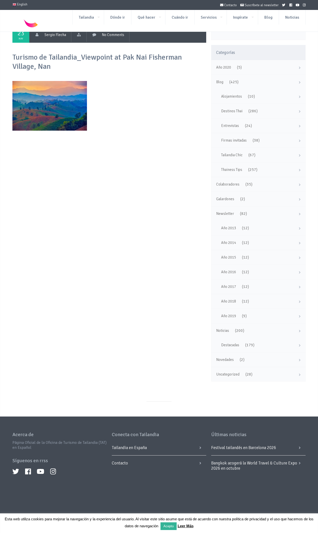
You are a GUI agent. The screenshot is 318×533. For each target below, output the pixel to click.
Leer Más (186, 526)
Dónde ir (117, 17)
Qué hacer (146, 17)
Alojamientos (231, 96)
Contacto (230, 5)
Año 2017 (228, 286)
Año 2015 (228, 257)
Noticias (292, 17)
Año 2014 (228, 242)
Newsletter (225, 213)
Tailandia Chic (231, 155)
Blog (268, 17)
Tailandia (86, 17)
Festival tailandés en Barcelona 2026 (243, 447)
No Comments (113, 35)
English (21, 4)
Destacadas (230, 345)
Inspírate (240, 17)
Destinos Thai (231, 111)
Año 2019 (228, 316)
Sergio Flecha (55, 35)
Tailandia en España (129, 447)
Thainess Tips (231, 169)
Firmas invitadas (234, 140)
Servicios (209, 17)
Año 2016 (228, 272)
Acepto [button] (168, 526)
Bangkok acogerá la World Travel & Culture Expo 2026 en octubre (254, 465)
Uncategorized (227, 374)
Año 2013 (228, 228)
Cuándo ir (180, 17)
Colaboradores (227, 184)
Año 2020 (223, 67)
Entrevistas (230, 125)
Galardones (225, 199)
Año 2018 (228, 301)
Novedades (225, 359)
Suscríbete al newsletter (261, 5)
